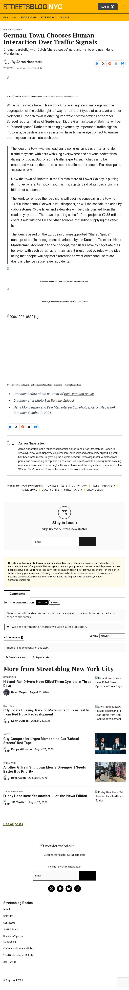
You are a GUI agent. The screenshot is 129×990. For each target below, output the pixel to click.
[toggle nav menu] (124, 6)
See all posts (13, 824)
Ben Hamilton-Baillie (79, 394)
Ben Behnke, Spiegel (59, 401)
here (37, 105)
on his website (89, 469)
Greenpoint (9, 763)
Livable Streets (57, 485)
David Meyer (19, 692)
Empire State (29, 17)
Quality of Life (50, 489)
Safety (7, 734)
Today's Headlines (13, 791)
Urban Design (95, 489)
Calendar (8, 916)
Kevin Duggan (20, 720)
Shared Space (99, 234)
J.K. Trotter (18, 802)
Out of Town (79, 485)
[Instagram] (77, 888)
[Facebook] (60, 888)
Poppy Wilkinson (21, 749)
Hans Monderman (13, 29)
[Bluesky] (69, 888)
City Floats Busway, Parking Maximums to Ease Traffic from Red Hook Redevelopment (46, 712)
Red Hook (8, 706)
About (6, 909)
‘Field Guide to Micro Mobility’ (18, 955)
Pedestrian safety (103, 485)
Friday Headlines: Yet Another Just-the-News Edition (45, 796)
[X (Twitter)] (51, 888)
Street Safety (73, 489)
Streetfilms (48, 17)
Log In (105, 6)
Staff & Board (10, 929)
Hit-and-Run (9, 677)
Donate (64, 17)
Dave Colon (18, 777)
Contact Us (9, 922)
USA (5, 17)
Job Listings (9, 962)
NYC (14, 17)
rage (30, 105)
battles (21, 105)
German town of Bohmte (91, 121)
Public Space (29, 489)
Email (38, 541)
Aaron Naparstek (29, 62)
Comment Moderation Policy (18, 948)
